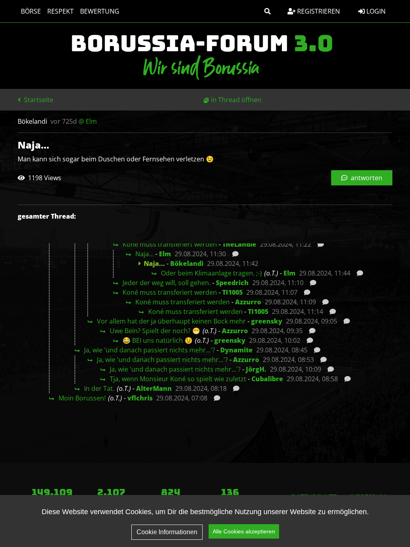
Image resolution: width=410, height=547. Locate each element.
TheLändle (239, 244)
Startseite (37, 99)
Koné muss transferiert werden (170, 244)
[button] (267, 11)
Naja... (144, 253)
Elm (165, 253)
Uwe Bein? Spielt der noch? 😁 (155, 330)
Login (375, 11)
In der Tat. (99, 388)
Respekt (60, 11)
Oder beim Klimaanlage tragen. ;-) (211, 273)
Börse (31, 11)
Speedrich (232, 282)
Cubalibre (267, 378)
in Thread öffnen (236, 99)
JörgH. (256, 369)
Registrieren (317, 11)
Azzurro (248, 302)
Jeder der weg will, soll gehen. (166, 282)
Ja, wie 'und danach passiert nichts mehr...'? (149, 350)
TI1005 (232, 292)
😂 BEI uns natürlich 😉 (157, 340)
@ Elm (87, 121)
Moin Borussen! (82, 398)
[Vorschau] (318, 244)
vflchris (140, 398)
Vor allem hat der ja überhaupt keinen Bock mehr (171, 321)
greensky (266, 321)
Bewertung (99, 11)
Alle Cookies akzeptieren (244, 531)
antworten (365, 177)
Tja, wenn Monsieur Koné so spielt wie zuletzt (178, 378)
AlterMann (154, 388)
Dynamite (236, 350)
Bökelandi (186, 263)
